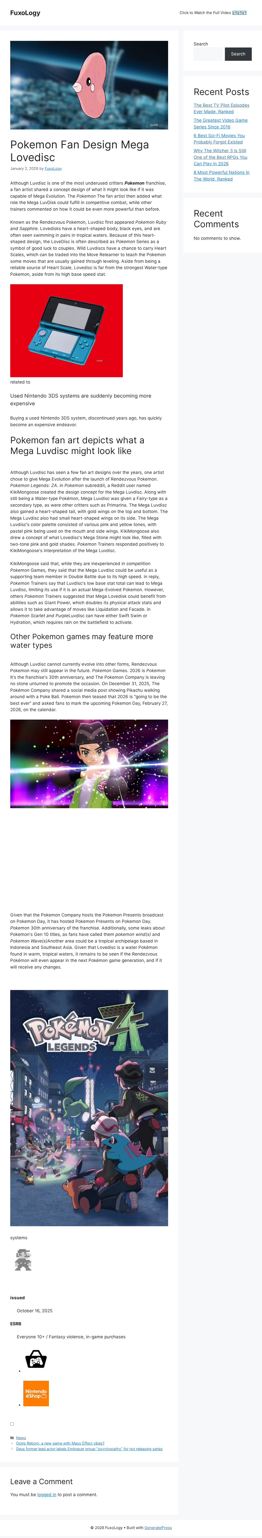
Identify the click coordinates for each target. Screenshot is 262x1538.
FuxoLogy (25, 13)
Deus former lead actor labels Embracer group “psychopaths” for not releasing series (89, 1449)
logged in (46, 1494)
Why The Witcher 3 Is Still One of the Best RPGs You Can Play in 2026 (220, 157)
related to (20, 382)
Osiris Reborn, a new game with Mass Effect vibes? (60, 1443)
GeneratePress (158, 1527)
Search (201, 43)
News (21, 1438)
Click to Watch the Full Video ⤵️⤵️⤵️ (213, 12)
